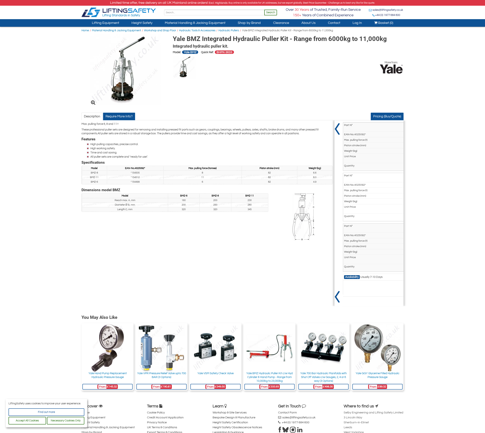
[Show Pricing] (337, 213)
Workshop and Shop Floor (160, 30)
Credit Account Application (165, 417)
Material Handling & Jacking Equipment (195, 23)
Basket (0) (385, 23)
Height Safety (142, 23)
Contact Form (287, 412)
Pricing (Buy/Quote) (387, 116)
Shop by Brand (249, 23)
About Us (308, 23)
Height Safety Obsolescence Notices (237, 427)
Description (92, 116)
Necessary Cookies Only (66, 420)
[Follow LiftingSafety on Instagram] (292, 431)
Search (270, 12)
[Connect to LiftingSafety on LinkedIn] (300, 431)
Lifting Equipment (105, 23)
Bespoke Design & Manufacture (234, 417)
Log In (357, 23)
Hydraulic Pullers (228, 30)
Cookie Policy (156, 412)
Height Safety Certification (230, 422)
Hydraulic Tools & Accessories (197, 30)
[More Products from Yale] (391, 69)
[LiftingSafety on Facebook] (280, 431)
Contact (334, 23)
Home (85, 30)
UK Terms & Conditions (162, 427)
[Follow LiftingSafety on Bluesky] (285, 431)
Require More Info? (119, 116)
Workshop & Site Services (230, 412)
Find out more (46, 412)
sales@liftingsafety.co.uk (387, 10)
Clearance (281, 23)
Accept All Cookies (27, 420)
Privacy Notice (157, 422)
